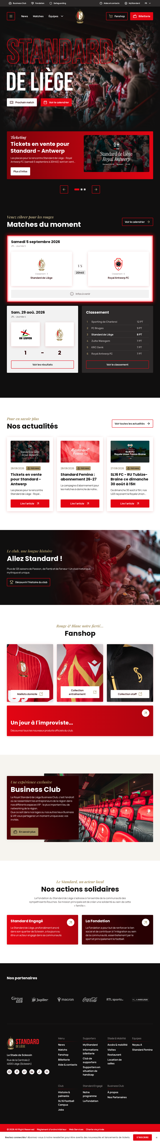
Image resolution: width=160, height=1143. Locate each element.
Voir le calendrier (59, 102)
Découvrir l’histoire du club (31, 582)
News (24, 16)
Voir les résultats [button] (42, 364)
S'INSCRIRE (142, 1137)
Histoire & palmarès (64, 1094)
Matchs (62, 1049)
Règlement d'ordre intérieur (52, 1129)
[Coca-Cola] (90, 999)
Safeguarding (60, 3)
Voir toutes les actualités (130, 423)
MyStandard (134, 3)
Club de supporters (89, 1060)
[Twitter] (24, 1071)
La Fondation (90, 1101)
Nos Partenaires (117, 1097)
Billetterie (144, 16)
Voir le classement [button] (117, 364)
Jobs (61, 1109)
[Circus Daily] (17, 999)
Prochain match (24, 102)
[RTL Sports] (115, 999)
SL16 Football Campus (66, 1102)
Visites (112, 1049)
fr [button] (146, 3)
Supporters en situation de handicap (91, 1070)
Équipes (53, 16)
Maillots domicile (27, 694)
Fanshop (120, 16)
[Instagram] (9, 1071)
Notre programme (90, 1094)
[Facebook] (16, 1071)
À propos (113, 1092)
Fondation (39, 3)
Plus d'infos (20, 171)
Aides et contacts (112, 3)
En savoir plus (27, 831)
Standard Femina (142, 1049)
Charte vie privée (95, 1129)
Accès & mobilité (118, 1044)
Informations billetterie (90, 1051)
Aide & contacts (67, 1064)
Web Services (76, 1129)
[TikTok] (39, 1071)
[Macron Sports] (65, 999)
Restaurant (114, 1054)
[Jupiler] (40, 999)
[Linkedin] (31, 1071)
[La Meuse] (140, 999)
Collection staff (127, 694)
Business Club (19, 3)
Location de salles (115, 1061)
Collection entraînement (77, 692)
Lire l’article (27, 503)
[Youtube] (46, 1071)
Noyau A (137, 1044)
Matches (38, 16)
